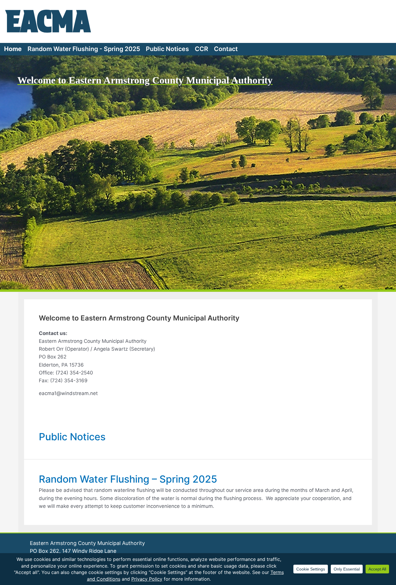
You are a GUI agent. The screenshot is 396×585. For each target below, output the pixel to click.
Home (13, 48)
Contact (226, 48)
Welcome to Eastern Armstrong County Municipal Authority (145, 80)
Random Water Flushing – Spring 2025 (128, 479)
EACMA (48, 21)
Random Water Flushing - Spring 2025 (84, 48)
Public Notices (167, 48)
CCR (201, 48)
